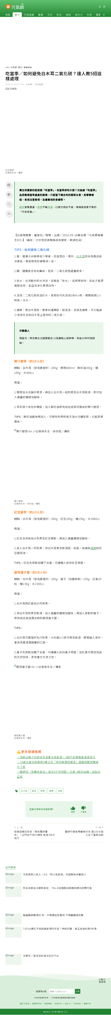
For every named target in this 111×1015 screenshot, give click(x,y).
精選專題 (48, 1004)
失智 (89, 14)
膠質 (40, 207)
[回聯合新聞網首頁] (8, 7)
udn (7, 67)
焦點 (8, 14)
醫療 (40, 14)
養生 (17, 14)
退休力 (79, 14)
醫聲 (98, 14)
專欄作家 (87, 1004)
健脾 (93, 548)
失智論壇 (29, 14)
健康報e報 (41, 991)
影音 (59, 14)
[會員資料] (99, 6)
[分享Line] (8, 194)
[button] (104, 14)
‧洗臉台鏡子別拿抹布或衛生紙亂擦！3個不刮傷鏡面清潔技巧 (56, 757)
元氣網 (14, 67)
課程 (68, 14)
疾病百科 (58, 1004)
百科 (50, 14)
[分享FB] (8, 185)
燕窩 (50, 207)
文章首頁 (77, 1004)
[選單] (104, 6)
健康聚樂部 (37, 1004)
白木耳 (80, 256)
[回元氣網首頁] (18, 6)
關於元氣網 (24, 1004)
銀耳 (22, 207)
